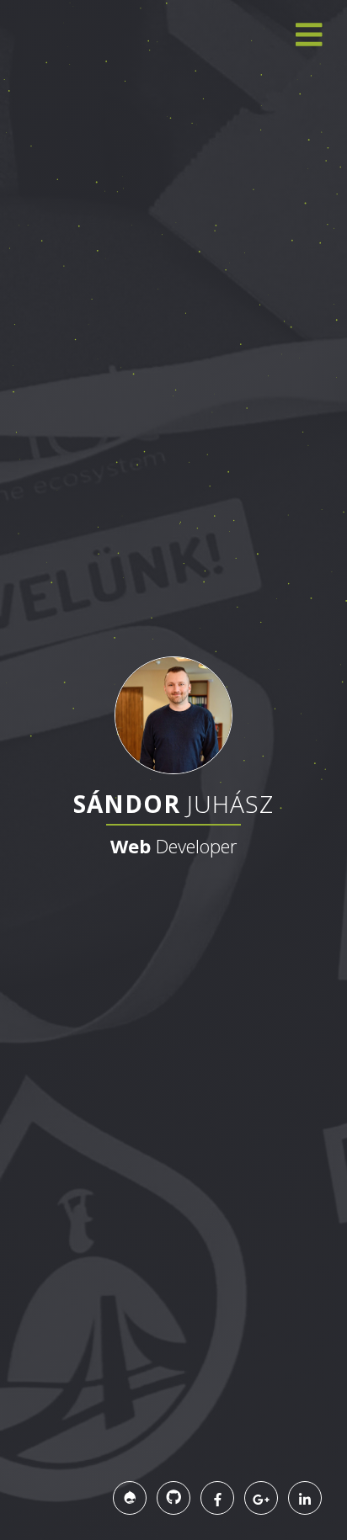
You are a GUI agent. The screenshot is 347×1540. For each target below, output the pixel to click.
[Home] (173, 714)
